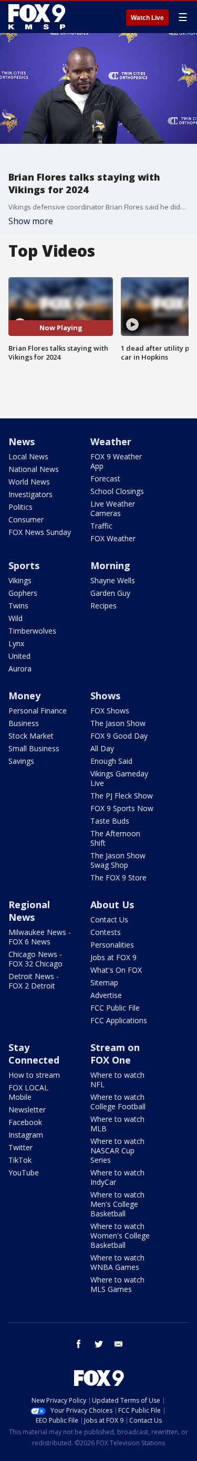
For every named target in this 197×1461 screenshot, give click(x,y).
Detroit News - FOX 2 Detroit (33, 981)
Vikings (20, 580)
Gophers (22, 593)
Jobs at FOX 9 (113, 957)
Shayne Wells (112, 580)
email (118, 1344)
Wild (15, 618)
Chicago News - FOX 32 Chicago (35, 959)
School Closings (117, 491)
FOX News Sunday (39, 532)
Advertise (106, 995)
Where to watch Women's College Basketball (120, 1235)
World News (29, 482)
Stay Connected (33, 1053)
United (19, 656)
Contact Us (109, 919)
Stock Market (31, 736)
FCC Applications (118, 1020)
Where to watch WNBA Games (117, 1262)
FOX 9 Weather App (116, 461)
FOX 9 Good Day (119, 736)
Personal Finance (37, 711)
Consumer (26, 519)
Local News (28, 456)
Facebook (25, 1122)
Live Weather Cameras (112, 508)
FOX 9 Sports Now (121, 808)
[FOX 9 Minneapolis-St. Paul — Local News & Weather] (38, 16)
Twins (18, 606)
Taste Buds (109, 821)
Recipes (103, 606)
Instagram (25, 1135)
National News (33, 469)
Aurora (20, 669)
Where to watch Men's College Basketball (117, 1204)
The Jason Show (118, 723)
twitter (98, 1344)
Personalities (112, 945)
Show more (30, 221)
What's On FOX (116, 970)
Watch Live (147, 18)
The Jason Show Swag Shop (118, 860)
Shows (105, 695)
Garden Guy (110, 593)
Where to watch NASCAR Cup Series (117, 1150)
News (21, 441)
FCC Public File (115, 1008)
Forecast (105, 479)
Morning (110, 565)
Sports (23, 565)
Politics (20, 507)
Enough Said (111, 761)
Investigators (30, 494)
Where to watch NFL (117, 1079)
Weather (110, 441)
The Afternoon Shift (115, 838)
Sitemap (104, 982)
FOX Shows (109, 711)
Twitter (20, 1147)
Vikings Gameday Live (119, 778)
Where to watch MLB (117, 1123)
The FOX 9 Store (118, 877)
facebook (78, 1344)
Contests (105, 932)
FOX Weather (113, 538)
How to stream (34, 1075)
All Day (102, 748)
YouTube (23, 1173)
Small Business (33, 748)
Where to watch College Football (118, 1101)
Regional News (29, 910)
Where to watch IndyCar (117, 1177)
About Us (112, 904)
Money (24, 695)
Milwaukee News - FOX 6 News (39, 937)
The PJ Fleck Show (121, 796)
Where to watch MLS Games (117, 1284)
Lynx (16, 643)
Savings (21, 761)
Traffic (101, 526)
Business (23, 723)
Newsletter (27, 1110)
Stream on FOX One (115, 1053)
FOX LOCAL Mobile (28, 1092)
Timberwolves (32, 631)
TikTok (20, 1160)
